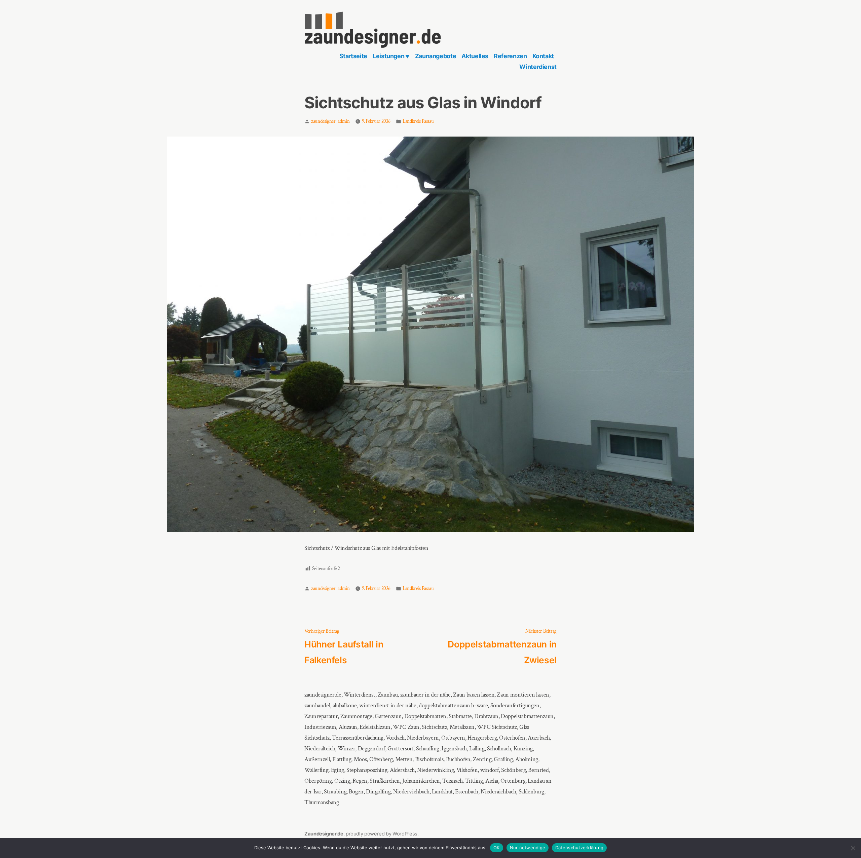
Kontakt (543, 56)
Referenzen (510, 56)
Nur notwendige (528, 847)
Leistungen (388, 56)
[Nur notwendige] (852, 848)
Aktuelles (474, 56)
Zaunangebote (435, 56)
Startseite (353, 56)
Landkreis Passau (418, 121)
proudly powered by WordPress (381, 834)
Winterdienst (538, 66)
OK (496, 847)
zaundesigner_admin (330, 121)
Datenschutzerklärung (579, 847)
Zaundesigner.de (323, 834)
